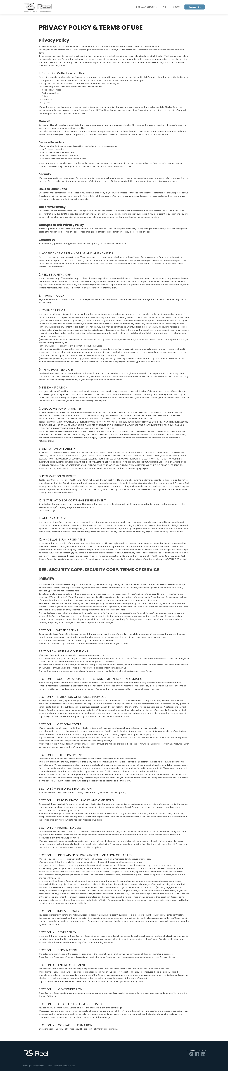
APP (165, 7)
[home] (38, 7)
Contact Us (194, 7)
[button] (146, 7)
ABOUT (176, 7)
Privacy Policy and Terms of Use (61, 1066)
